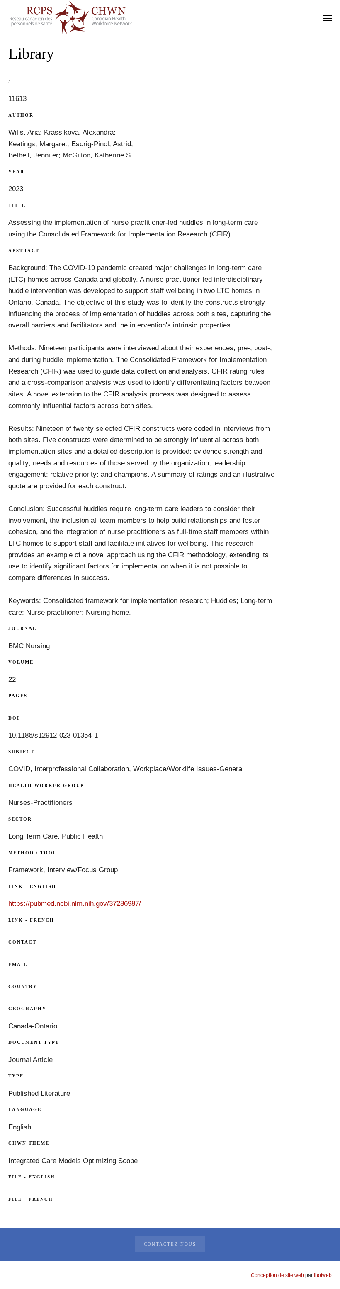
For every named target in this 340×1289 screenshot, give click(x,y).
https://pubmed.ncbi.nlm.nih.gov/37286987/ (74, 904)
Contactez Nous (170, 1244)
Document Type (33, 1042)
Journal (22, 628)
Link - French (31, 920)
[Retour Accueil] (70, 18)
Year (16, 171)
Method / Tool (32, 852)
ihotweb (323, 1275)
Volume (21, 661)
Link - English (32, 886)
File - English (31, 1176)
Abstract (23, 250)
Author (21, 115)
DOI (13, 718)
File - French (30, 1199)
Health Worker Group (46, 785)
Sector (20, 819)
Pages (17, 695)
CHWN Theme (28, 1143)
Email (17, 964)
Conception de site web (277, 1275)
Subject (21, 751)
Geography (27, 1008)
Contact (22, 942)
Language (24, 1109)
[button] (327, 18)
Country (22, 986)
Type (16, 1075)
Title (17, 205)
